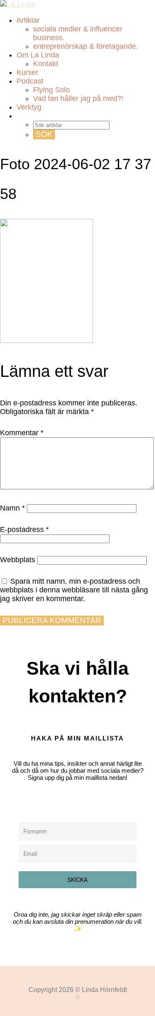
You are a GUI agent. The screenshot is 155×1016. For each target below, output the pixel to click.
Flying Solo (51, 90)
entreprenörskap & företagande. (85, 46)
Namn (12, 508)
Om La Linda (38, 55)
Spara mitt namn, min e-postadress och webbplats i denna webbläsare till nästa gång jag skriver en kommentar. (74, 590)
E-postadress (24, 529)
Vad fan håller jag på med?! (78, 98)
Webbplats (17, 560)
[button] (77, 997)
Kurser (27, 72)
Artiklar (28, 20)
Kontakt (45, 64)
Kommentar (21, 433)
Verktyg (29, 107)
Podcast (30, 81)
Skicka (77, 879)
